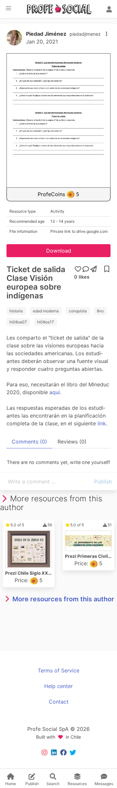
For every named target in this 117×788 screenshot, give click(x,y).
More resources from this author (63, 599)
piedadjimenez (85, 34)
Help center (58, 686)
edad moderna (46, 310)
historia (16, 310)
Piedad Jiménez (46, 34)
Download (58, 250)
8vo (100, 310)
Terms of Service (58, 670)
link (102, 423)
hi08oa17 (45, 321)
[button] (8, 8)
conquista (78, 310)
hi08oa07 (18, 321)
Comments (29, 441)
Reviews (72, 441)
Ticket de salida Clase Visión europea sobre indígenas (35, 282)
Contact (59, 701)
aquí (54, 392)
